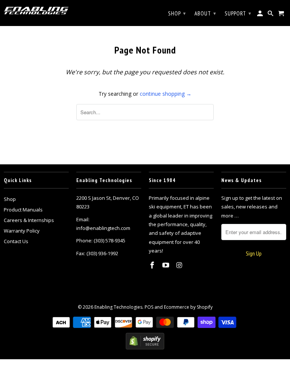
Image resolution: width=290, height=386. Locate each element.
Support (238, 13)
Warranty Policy (22, 230)
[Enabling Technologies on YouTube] (166, 265)
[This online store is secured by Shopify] (145, 348)
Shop (10, 199)
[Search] (271, 15)
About (205, 13)
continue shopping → (165, 93)
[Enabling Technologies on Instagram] (180, 265)
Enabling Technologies (118, 307)
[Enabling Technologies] (36, 10)
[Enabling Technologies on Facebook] (153, 265)
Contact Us (16, 241)
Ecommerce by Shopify (188, 307)
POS (149, 307)
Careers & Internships (29, 220)
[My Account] (260, 15)
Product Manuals (23, 209)
